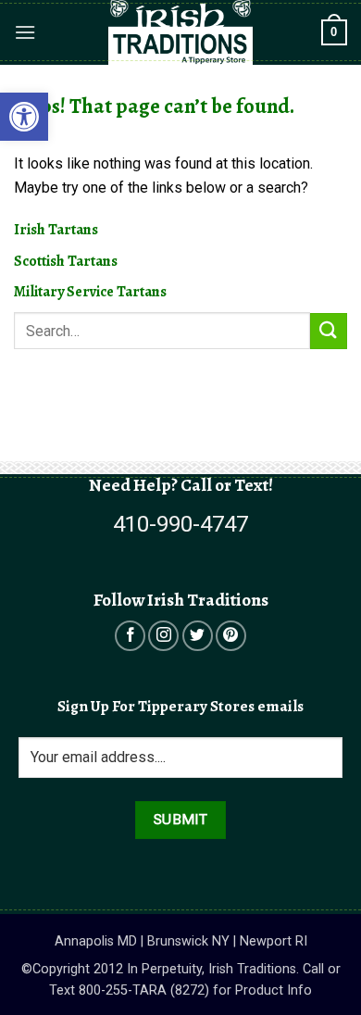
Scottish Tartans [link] (66, 261)
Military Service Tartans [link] (90, 292)
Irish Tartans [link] (56, 229)
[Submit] (328, 331)
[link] (24, 117)
